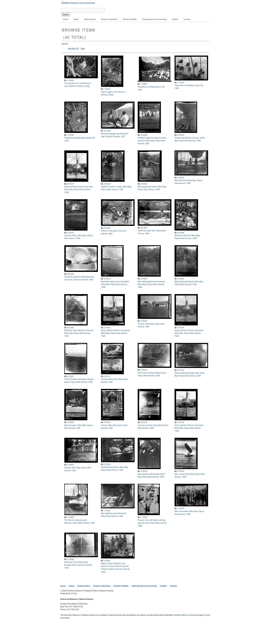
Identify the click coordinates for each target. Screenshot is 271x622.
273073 (181, 135)
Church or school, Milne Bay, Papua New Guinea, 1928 (153, 426)
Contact (186, 19)
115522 (107, 510)
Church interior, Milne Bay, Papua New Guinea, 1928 (78, 236)
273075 (70, 232)
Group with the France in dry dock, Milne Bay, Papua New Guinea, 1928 (78, 189)
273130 (181, 370)
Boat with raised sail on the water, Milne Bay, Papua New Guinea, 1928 (115, 284)
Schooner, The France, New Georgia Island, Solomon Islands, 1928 (78, 565)
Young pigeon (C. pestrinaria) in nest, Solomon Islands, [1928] (77, 84)
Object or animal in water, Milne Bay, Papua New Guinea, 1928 (116, 188)
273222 (107, 183)
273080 (70, 422)
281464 (107, 130)
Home (65, 19)
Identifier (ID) (73, 48)
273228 (144, 369)
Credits (175, 19)
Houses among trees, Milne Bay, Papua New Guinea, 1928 (114, 468)
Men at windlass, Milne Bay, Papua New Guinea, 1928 (189, 512)
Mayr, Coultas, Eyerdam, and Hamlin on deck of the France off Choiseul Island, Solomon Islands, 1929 (115, 567)
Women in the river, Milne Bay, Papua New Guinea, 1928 (187, 236)
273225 (70, 327)
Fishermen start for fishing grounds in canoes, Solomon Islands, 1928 (79, 278)
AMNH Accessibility (189, 615)
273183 (181, 422)
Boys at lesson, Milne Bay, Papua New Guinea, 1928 (78, 426)
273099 (70, 559)
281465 (107, 227)
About (76, 19)
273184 (181, 327)
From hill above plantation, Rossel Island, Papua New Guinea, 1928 (78, 380)
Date (83, 48)
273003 (181, 278)
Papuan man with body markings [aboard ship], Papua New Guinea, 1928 (152, 523)
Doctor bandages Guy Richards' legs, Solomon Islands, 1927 (114, 135)
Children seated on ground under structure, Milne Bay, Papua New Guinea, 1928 (152, 140)
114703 (70, 135)
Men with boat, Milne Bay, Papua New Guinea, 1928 (188, 181)
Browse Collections (109, 19)
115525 (70, 517)
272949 (181, 232)
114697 (144, 83)
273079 (144, 422)
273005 (144, 278)
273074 (107, 422)
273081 (107, 560)
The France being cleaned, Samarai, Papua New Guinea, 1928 (79, 521)
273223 (107, 464)
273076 (144, 320)
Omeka (74, 593)
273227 (70, 376)
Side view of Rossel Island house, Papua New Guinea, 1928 (152, 374)
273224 (144, 471)
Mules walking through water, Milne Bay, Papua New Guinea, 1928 (190, 374)
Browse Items (90, 19)
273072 (107, 278)
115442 (70, 80)
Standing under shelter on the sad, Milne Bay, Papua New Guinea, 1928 (79, 333)
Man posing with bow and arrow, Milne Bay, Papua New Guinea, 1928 (151, 284)
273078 (70, 464)
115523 (144, 517)
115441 (107, 88)
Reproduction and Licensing (154, 19)
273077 (107, 376)
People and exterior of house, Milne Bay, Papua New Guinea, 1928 (190, 139)
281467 (144, 227)
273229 (181, 471)
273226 (144, 135)
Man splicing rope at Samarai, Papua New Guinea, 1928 (113, 514)
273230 (181, 177)
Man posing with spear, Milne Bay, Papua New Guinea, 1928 (152, 188)
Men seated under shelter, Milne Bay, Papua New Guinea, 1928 (151, 475)
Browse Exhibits (130, 19)
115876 (181, 508)
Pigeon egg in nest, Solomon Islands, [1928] (113, 93)
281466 (70, 273)
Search (66, 14)
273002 (144, 183)
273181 (70, 183)
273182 (107, 327)
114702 (181, 82)
